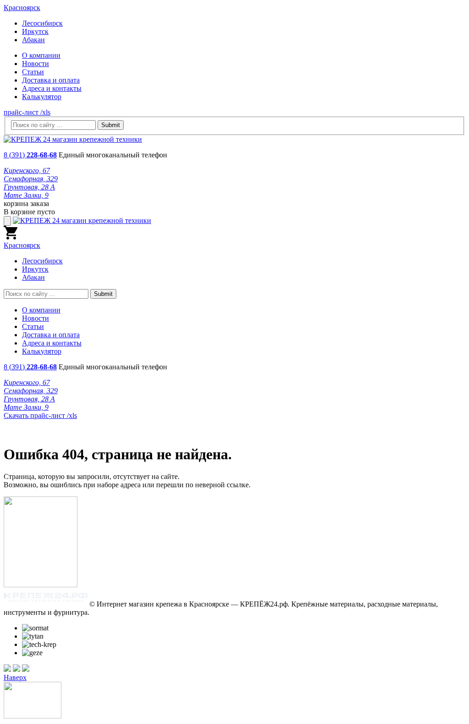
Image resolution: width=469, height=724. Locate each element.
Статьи (33, 72)
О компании (41, 55)
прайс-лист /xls (27, 112)
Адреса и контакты (52, 88)
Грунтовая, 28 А (29, 187)
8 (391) (30, 155)
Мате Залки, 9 (26, 195)
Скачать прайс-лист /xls (40, 415)
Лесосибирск (42, 23)
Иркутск (35, 31)
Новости (35, 63)
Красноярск (22, 7)
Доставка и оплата (51, 80)
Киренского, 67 (27, 170)
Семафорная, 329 (31, 179)
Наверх (15, 677)
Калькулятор (41, 96)
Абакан (33, 40)
